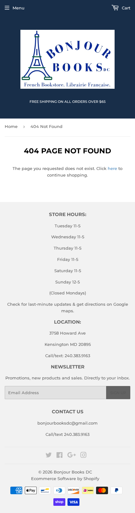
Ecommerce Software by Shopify (65, 478)
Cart (125, 7)
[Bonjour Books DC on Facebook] (59, 455)
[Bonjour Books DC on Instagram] (83, 455)
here (112, 168)
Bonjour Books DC (73, 471)
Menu (18, 7)
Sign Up (118, 392)
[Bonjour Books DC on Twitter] (49, 455)
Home (11, 126)
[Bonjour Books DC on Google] (71, 455)
